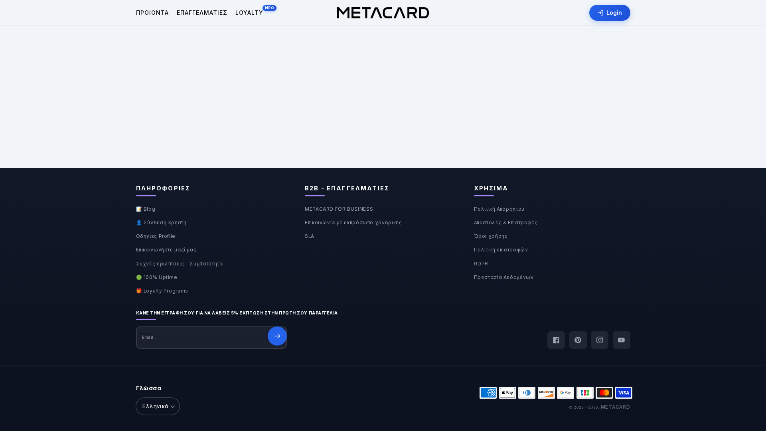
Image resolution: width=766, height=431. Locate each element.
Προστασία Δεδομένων (504, 277)
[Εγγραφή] (277, 336)
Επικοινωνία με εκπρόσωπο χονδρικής (353, 222)
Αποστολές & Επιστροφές (506, 222)
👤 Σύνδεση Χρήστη (161, 222)
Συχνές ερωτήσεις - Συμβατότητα (179, 264)
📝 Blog (146, 209)
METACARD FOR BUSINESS (339, 209)
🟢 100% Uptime (157, 277)
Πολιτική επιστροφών (501, 250)
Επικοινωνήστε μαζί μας (166, 250)
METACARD (615, 407)
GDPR (481, 264)
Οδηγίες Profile (156, 236)
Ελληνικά (155, 406)
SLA (309, 236)
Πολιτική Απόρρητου (499, 209)
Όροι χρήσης (491, 236)
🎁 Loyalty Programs (162, 291)
